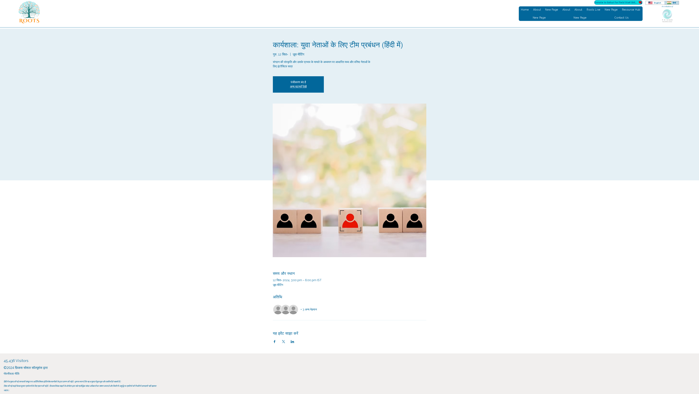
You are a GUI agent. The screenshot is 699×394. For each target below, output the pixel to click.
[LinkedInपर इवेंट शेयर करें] (292, 341)
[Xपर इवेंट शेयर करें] (283, 341)
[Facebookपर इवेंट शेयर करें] (274, 341)
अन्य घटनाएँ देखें (298, 86)
